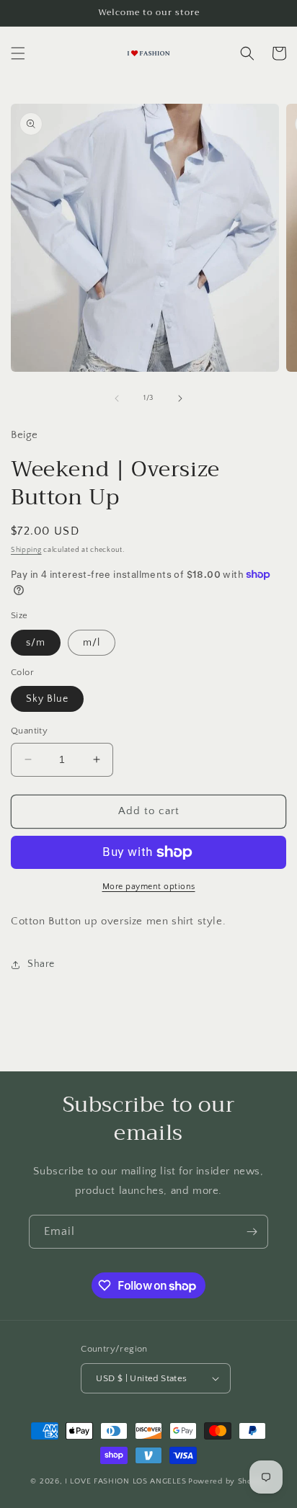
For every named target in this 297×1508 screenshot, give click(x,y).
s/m (35, 642)
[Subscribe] (251, 1232)
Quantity (29, 731)
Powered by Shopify (227, 1481)
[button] (18, 53)
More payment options (148, 886)
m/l (91, 642)
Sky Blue (47, 699)
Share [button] (41, 964)
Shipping (26, 550)
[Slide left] (117, 398)
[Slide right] (180, 398)
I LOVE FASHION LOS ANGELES (125, 1481)
